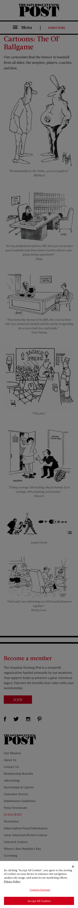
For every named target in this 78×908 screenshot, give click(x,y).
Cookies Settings (40, 889)
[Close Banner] (73, 866)
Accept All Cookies (39, 901)
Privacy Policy (12, 881)
